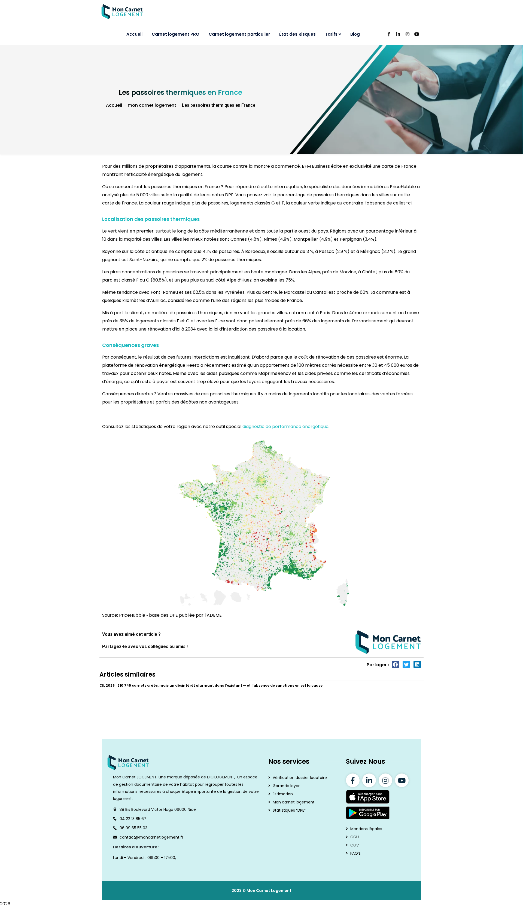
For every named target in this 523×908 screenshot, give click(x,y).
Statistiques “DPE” (289, 810)
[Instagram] (385, 780)
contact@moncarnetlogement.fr (151, 837)
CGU (354, 837)
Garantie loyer (286, 785)
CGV (354, 845)
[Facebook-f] (353, 780)
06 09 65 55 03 (133, 828)
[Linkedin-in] (369, 780)
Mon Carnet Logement (269, 890)
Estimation (283, 794)
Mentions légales (366, 828)
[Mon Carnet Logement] (122, 11)
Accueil (114, 105)
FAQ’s (355, 853)
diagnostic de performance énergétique (285, 426)
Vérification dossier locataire (300, 777)
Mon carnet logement (294, 802)
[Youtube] (402, 780)
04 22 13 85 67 (133, 818)
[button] (395, 664)
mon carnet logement (152, 105)
